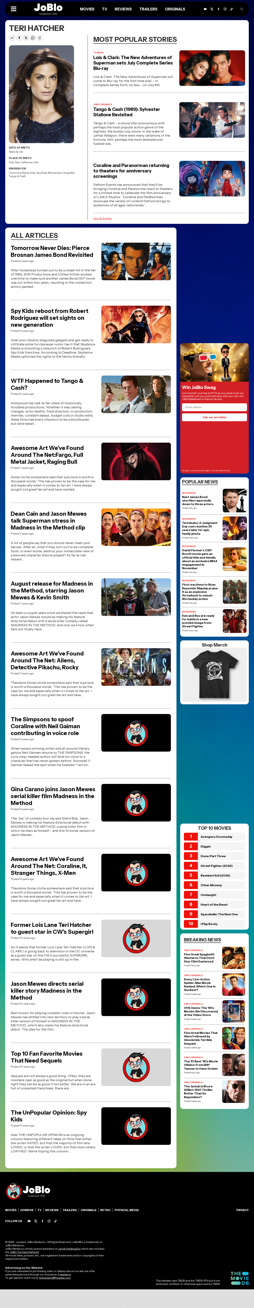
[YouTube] (29, 1221)
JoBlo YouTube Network (24, 1252)
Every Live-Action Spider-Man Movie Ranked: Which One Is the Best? (200, 985)
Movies (11, 1210)
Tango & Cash (17, 176)
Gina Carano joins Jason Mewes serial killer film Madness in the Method (53, 796)
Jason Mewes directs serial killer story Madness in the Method (47, 990)
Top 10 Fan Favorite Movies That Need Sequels (47, 1057)
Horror (26, 1210)
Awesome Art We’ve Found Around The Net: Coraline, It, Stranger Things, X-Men (49, 866)
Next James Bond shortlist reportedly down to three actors (197, 500)
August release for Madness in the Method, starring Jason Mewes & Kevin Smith (52, 590)
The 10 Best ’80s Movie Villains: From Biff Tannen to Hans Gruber (201, 1065)
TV (39, 1210)
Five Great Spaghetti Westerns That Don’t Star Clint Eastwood (199, 958)
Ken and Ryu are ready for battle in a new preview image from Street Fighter (198, 621)
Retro (105, 1210)
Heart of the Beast (214, 904)
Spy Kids (42, 172)
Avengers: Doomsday (216, 837)
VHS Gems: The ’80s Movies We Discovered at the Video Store (201, 1011)
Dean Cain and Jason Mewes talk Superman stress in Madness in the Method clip (49, 520)
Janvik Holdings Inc (69, 1248)
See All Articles (102, 218)
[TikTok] (231, 9)
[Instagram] (225, 9)
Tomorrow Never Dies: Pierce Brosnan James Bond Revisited (52, 251)
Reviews (52, 1210)
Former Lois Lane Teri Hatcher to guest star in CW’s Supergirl (52, 928)
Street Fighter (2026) (217, 866)
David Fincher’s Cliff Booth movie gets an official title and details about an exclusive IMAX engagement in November (199, 559)
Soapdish (68, 172)
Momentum (55, 172)
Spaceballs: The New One (219, 914)
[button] (13, 9)
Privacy (242, 1210)
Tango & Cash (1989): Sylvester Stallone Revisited (126, 112)
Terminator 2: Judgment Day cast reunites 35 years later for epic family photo (199, 528)
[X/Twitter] (35, 1221)
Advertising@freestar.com (54, 1277)
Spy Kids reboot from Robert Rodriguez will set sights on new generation (49, 318)
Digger (206, 846)
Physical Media (127, 1210)
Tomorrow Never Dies (22, 172)
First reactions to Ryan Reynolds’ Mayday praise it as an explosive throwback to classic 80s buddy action (200, 592)
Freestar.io (64, 1274)
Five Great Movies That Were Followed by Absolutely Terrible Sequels (201, 1038)
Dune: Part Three (213, 856)
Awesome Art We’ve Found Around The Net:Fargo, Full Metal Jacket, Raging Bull (47, 455)
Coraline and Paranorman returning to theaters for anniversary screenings (131, 171)
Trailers (69, 1210)
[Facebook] (42, 1221)
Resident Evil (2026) (215, 875)
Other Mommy (211, 885)
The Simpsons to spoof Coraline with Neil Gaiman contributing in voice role (45, 726)
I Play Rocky (209, 924)
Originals (88, 1210)
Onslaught (208, 895)
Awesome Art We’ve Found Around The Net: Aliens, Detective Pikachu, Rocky (47, 660)
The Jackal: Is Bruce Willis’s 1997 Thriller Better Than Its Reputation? (198, 1092)
